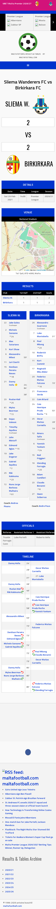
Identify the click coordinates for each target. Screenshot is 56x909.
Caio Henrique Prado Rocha (41, 409)
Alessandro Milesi (14, 355)
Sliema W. (8, 297)
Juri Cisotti (14, 362)
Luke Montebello (43, 334)
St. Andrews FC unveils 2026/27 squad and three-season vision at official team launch (26, 804)
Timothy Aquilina (13, 428)
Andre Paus (44, 506)
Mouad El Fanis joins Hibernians (20, 817)
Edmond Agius (13, 447)
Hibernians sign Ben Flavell (18, 793)
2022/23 (9, 878)
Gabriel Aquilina (13, 463)
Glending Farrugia (41, 464)
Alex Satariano (14, 343)
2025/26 (9, 891)
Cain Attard (42, 399)
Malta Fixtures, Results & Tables (26, 54)
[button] (28, 243)
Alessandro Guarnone (42, 324)
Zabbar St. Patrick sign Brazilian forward (25, 798)
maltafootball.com (20, 783)
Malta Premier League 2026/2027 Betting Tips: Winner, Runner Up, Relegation (28, 846)
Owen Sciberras (42, 495)
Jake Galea (14, 322)
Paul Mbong (40, 342)
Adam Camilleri (41, 476)
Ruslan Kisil (14, 399)
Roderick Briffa (41, 354)
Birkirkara (8, 302)
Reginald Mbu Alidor (42, 370)
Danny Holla (12, 383)
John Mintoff (13, 439)
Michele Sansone (13, 331)
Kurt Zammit (41, 362)
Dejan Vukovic (12, 420)
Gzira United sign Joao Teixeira (20, 789)
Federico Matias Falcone (41, 380)
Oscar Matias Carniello (41, 422)
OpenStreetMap (41, 270)
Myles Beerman (13, 409)
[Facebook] (28, 752)
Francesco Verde (42, 393)
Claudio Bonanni (41, 484)
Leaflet (27, 270)
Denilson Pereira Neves (13, 370)
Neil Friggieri (41, 456)
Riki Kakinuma (14, 474)
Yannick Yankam (41, 445)
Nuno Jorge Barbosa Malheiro (14, 487)
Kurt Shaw (14, 349)
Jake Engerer (13, 455)
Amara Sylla (40, 435)
